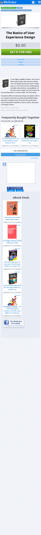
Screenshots (20, 59)
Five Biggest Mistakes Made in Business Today (12, 242)
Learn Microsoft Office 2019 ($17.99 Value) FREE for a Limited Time (12, 287)
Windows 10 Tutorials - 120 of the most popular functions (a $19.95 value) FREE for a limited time (12, 310)
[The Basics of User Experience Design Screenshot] (5, 83)
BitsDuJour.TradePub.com (9, 7)
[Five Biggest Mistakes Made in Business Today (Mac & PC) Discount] (12, 231)
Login (11, 191)
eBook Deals (21, 197)
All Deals (19, 7)
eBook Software (26, 10)
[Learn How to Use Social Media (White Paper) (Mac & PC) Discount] (12, 207)
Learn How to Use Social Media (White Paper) (12, 218)
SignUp (19, 191)
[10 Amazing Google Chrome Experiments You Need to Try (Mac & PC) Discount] (29, 131)
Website (21, 62)
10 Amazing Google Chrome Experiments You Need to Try (29, 140)
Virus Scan (21, 65)
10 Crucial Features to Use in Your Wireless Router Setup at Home (10, 140)
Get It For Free (21, 52)
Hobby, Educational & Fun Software (11, 10)
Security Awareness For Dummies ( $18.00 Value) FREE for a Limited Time (12, 264)
